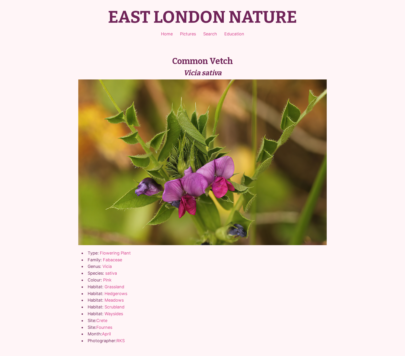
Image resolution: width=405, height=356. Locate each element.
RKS (120, 340)
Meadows (114, 300)
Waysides (114, 313)
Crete (101, 320)
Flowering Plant (115, 253)
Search (210, 33)
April (106, 333)
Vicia (107, 266)
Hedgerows (116, 293)
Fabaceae (112, 259)
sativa (111, 273)
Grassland (114, 286)
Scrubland (114, 306)
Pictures (188, 33)
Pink (107, 279)
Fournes (104, 327)
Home (167, 33)
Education (234, 33)
